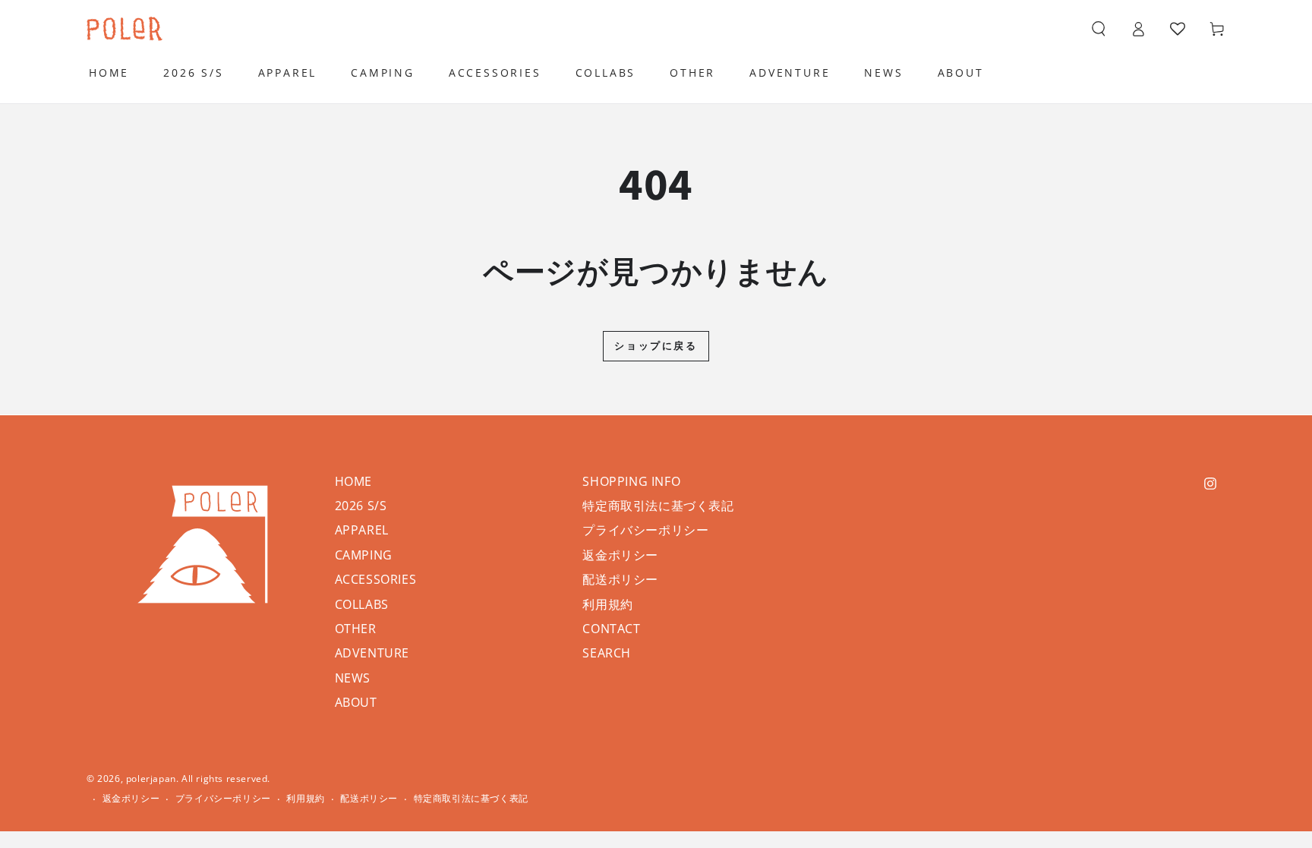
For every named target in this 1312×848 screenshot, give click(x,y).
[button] (1098, 29)
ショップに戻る (655, 345)
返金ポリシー (620, 555)
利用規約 (607, 604)
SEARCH (606, 653)
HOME (353, 481)
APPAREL (362, 530)
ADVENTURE (372, 653)
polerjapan (151, 778)
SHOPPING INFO (631, 481)
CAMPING (364, 555)
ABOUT (356, 702)
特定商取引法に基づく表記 (657, 505)
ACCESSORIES (376, 579)
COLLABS (362, 604)
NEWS (353, 678)
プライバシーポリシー (645, 530)
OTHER (356, 628)
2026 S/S (361, 505)
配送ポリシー (620, 579)
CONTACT (611, 628)
